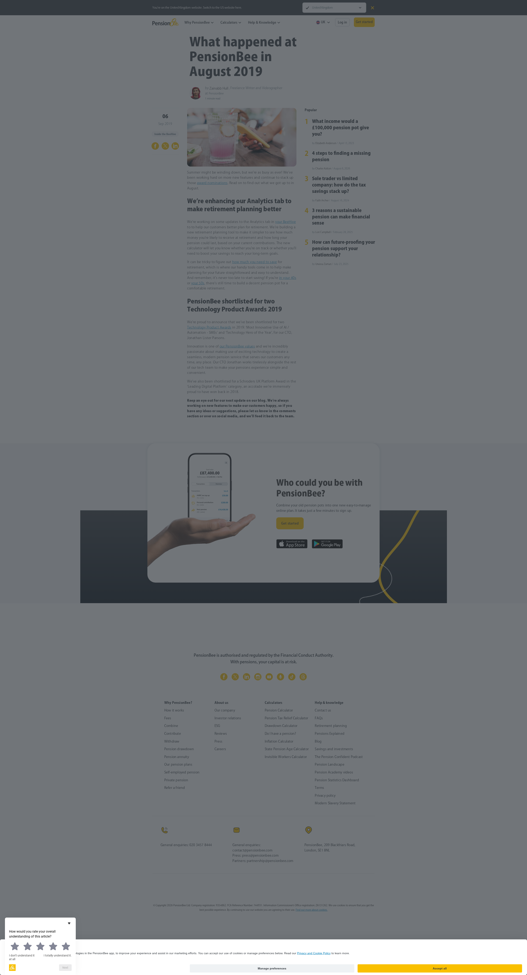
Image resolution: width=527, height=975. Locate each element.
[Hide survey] (69, 923)
